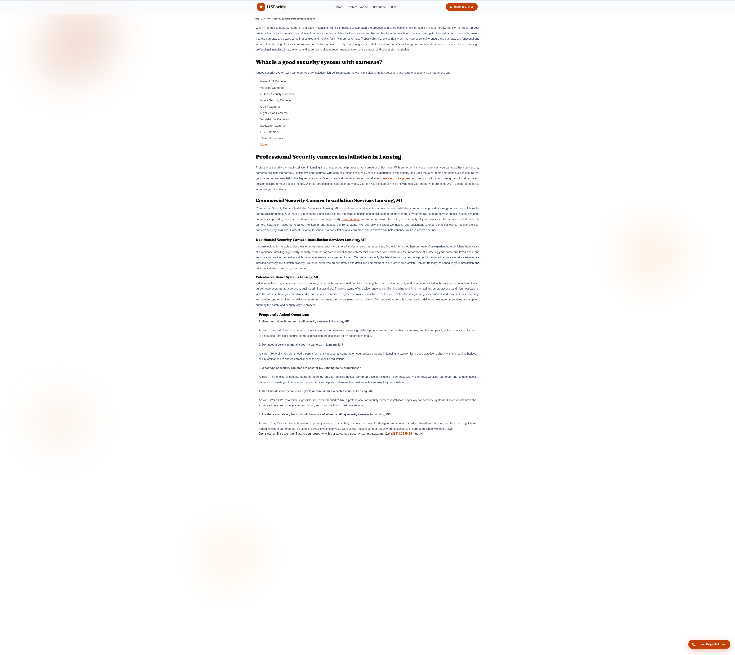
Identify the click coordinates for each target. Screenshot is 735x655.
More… (265, 144)
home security (350, 219)
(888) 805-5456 (464, 6)
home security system (395, 178)
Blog (394, 6)
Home (338, 6)
